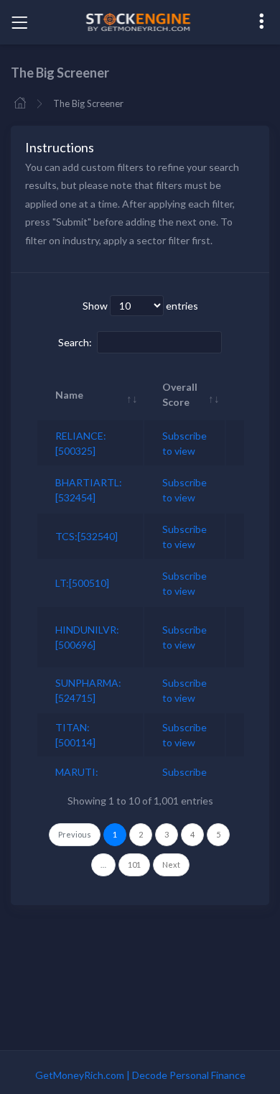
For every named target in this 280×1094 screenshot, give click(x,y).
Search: (75, 342)
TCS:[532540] (86, 536)
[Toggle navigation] (19, 22)
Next (171, 864)
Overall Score (179, 394)
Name (69, 395)
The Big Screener (88, 103)
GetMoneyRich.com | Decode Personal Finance (140, 1075)
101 (134, 864)
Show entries (140, 306)
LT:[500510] (82, 583)
